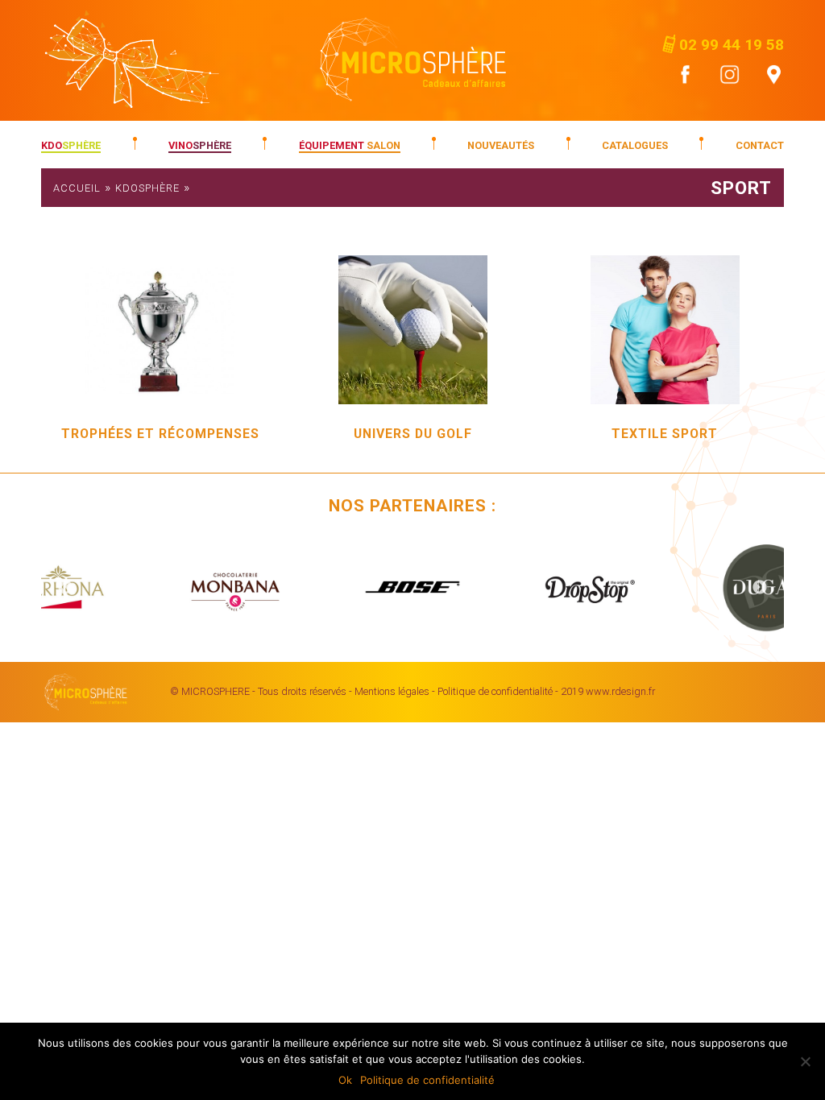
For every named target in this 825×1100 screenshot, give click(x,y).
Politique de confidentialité (495, 691)
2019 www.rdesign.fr (608, 691)
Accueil (77, 188)
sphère (71, 145)
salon (349, 145)
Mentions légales (391, 691)
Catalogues (635, 145)
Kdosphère (147, 188)
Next (760, 588)
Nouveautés (500, 145)
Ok (345, 1079)
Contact (760, 145)
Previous (65, 588)
